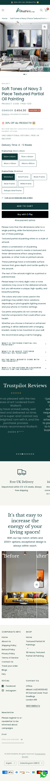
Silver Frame (9, 183)
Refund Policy (8, 649)
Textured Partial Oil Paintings (35, 643)
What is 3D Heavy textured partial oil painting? (18, 352)
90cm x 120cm (10, 163)
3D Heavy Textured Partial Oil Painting (35, 654)
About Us (6, 641)
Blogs (4, 669)
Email (4, 734)
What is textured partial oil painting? (19, 344)
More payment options (25, 220)
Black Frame (39, 177)
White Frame (26, 183)
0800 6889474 (33, 705)
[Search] (41, 10)
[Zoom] (44, 27)
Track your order (10, 665)
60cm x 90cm (10, 156)
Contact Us (7, 661)
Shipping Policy (9, 645)
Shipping (5, 114)
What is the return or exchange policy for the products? (21, 368)
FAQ (4, 674)
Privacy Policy (8, 653)
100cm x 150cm (28, 163)
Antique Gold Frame (13, 190)
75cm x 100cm (27, 156)
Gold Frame (23, 177)
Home (4, 18)
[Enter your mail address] (21, 739)
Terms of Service (10, 657)
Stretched (8, 177)
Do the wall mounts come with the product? (21, 360)
